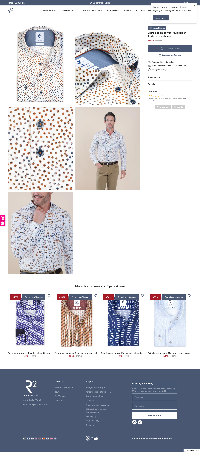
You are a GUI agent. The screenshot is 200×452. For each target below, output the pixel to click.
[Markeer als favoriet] (49, 295)
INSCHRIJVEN (154, 415)
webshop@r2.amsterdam (35, 404)
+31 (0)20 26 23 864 (32, 400)
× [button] (194, 5)
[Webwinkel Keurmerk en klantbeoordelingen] (92, 438)
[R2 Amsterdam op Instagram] (140, 422)
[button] (192, 450)
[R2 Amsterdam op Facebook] (134, 422)
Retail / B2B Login (16, 2)
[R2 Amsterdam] (10, 10)
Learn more (161, 17)
